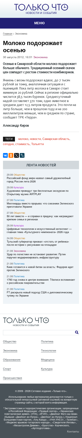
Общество (19, 174)
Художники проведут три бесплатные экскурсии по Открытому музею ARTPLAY (37, 192)
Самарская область (55, 139)
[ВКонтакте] (5, 155)
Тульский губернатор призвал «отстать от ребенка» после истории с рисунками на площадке (38, 243)
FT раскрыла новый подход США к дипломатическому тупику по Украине (40, 293)
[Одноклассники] (11, 155)
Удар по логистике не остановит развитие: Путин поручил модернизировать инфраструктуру (36, 255)
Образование (11, 359)
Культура (19, 187)
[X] (16, 155)
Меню (39, 23)
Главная (7, 33)
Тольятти (37, 144)
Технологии (48, 350)
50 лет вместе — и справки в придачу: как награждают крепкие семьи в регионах (40, 217)
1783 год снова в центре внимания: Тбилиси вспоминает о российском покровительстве (41, 281)
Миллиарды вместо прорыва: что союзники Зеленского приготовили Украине (40, 205)
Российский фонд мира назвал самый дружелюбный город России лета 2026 (38, 179)
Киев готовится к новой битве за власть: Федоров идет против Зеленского (40, 268)
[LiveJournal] (22, 155)
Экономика (40, 57)
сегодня (8, 144)
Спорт (7, 369)
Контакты (73, 431)
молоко (23, 139)
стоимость (22, 144)
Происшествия (12, 378)
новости (35, 139)
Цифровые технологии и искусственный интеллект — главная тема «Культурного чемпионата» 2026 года (39, 230)
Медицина (48, 359)
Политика (19, 200)
